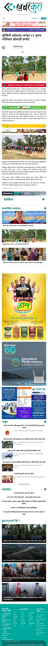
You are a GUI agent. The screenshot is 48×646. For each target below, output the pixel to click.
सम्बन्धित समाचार (11, 208)
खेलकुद (30, 614)
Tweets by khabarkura (24, 484)
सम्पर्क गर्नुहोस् (14, 641)
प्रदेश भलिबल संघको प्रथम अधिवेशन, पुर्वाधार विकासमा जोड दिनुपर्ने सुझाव (23, 262)
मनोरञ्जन (23, 621)
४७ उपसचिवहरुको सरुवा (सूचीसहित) (24, 508)
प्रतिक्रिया (8, 199)
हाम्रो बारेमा (9, 641)
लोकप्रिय (6, 489)
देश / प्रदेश (31, 617)
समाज (30, 625)
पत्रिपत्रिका (31, 619)
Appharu (41, 645)
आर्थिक (14, 619)
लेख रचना (15, 623)
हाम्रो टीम (5, 641)
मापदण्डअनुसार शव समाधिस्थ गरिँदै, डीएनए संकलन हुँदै (24, 439)
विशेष (14, 621)
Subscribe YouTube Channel (40, 624)
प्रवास (14, 625)
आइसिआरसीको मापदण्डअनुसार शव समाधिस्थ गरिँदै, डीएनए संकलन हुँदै (24, 541)
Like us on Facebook (40, 616)
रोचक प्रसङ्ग (23, 623)
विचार (22, 617)
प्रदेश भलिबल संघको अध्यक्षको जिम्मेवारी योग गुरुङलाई (18, 225)
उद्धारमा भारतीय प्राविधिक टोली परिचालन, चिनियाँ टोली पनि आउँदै (24, 462)
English (43, 18)
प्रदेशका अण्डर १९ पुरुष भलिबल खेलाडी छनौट (16, 244)
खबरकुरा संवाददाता (18, 46)
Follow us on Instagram (40, 629)
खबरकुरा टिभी (31, 623)
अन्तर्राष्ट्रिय (15, 617)
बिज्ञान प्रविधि (31, 612)
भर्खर (5, 421)
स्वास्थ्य (22, 619)
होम (14, 612)
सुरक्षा (22, 625)
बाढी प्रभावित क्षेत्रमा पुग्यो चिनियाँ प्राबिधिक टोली (24, 451)
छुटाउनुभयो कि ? (11, 520)
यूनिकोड (18, 641)
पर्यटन (22, 612)
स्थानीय (22, 614)
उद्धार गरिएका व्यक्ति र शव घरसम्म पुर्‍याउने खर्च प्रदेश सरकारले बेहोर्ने (23, 560)
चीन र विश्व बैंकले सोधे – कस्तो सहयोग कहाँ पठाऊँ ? (24, 497)
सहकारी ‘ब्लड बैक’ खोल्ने (24, 474)
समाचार (14, 614)
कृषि (30, 621)
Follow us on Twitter (40, 620)
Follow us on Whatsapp (40, 633)
